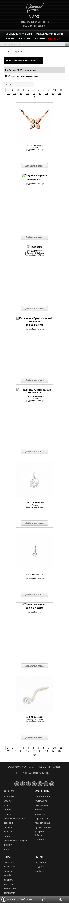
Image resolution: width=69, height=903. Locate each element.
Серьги (7, 814)
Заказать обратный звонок (35, 22)
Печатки (8, 831)
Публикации (10, 888)
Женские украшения (19, 33)
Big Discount (41, 871)
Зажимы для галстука (15, 840)
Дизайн (7, 875)
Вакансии (8, 879)
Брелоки (8, 801)
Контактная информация (33, 773)
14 (21, 93)
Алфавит (39, 839)
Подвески (8, 823)
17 (40, 93)
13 (14, 93)
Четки (6, 849)
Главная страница (14, 51)
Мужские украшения (49, 33)
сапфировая (41, 805)
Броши (7, 805)
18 (46, 93)
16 (34, 93)
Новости (43, 766)
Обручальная (41, 818)
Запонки (8, 827)
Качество (8, 871)
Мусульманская (43, 827)
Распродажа (56, 38)
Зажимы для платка (14, 818)
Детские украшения (17, 38)
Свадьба (39, 866)
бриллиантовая (43, 796)
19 (53, 93)
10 (54, 90)
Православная (42, 823)
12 (8, 93)
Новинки (39, 38)
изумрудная (41, 801)
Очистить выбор (43, 899)
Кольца (7, 809)
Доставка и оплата (21, 766)
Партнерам (9, 893)
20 (59, 93)
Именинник (40, 862)
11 (61, 90)
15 (27, 93)
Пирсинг (8, 844)
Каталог (9, 791)
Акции (57, 766)
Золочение (40, 814)
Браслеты (9, 796)
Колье (7, 836)
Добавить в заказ (34, 166)
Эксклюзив (9, 866)
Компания (9, 862)
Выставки (8, 884)
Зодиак (38, 809)
